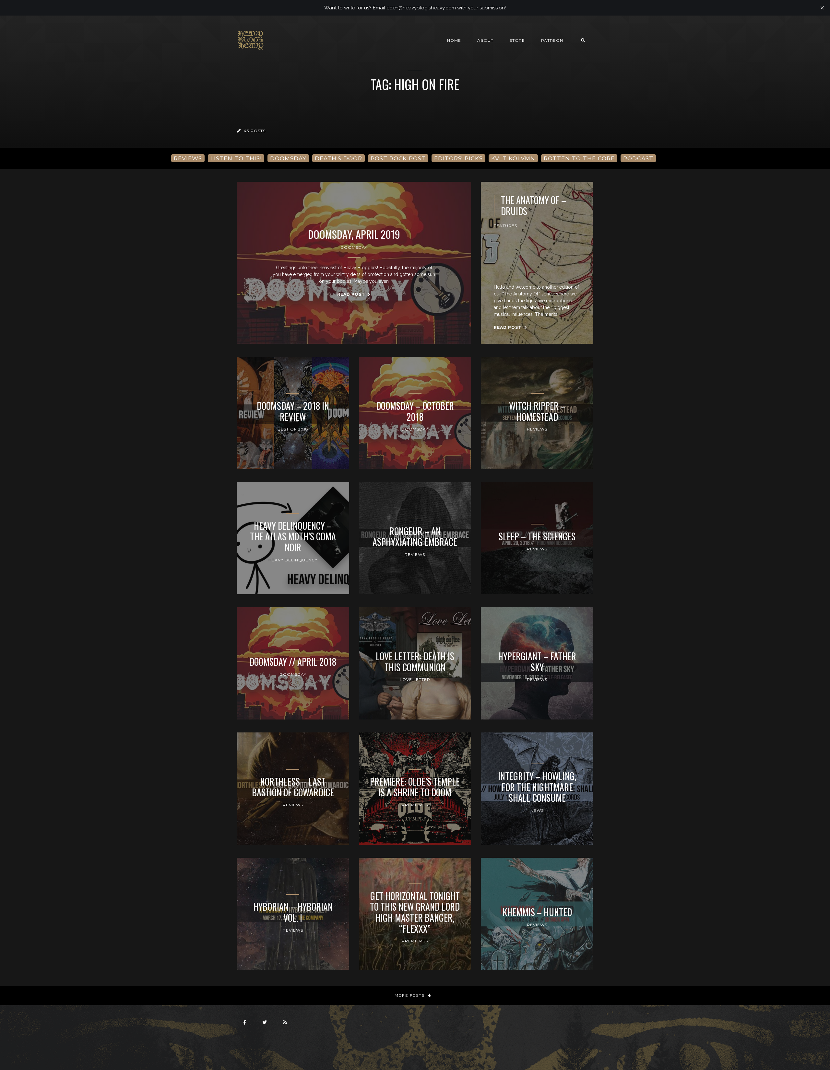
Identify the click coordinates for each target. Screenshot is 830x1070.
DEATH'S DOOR (338, 158)
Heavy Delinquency (292, 560)
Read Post (351, 294)
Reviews (537, 429)
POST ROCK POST (398, 158)
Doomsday (353, 247)
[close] (822, 8)
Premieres (415, 804)
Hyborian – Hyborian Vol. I (293, 912)
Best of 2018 (293, 429)
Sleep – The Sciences (537, 536)
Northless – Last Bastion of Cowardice (293, 787)
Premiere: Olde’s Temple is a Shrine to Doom (415, 787)
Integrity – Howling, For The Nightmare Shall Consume (537, 787)
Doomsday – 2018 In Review (293, 411)
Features (505, 225)
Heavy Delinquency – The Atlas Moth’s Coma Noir (293, 536)
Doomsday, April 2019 (354, 234)
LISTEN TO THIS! (236, 158)
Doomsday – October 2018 (415, 411)
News (537, 810)
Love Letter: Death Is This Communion (415, 662)
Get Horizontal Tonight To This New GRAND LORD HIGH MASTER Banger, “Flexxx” (415, 912)
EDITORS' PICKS (458, 158)
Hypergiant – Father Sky (537, 662)
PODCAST (638, 158)
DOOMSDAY (288, 158)
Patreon (552, 40)
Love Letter (415, 679)
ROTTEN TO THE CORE (579, 158)
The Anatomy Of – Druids (533, 205)
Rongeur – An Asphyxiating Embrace (415, 536)
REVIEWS (188, 158)
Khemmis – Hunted (537, 912)
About (485, 40)
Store (517, 40)
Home (454, 40)
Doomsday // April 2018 (292, 661)
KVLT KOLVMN (513, 158)
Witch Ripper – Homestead (537, 411)
